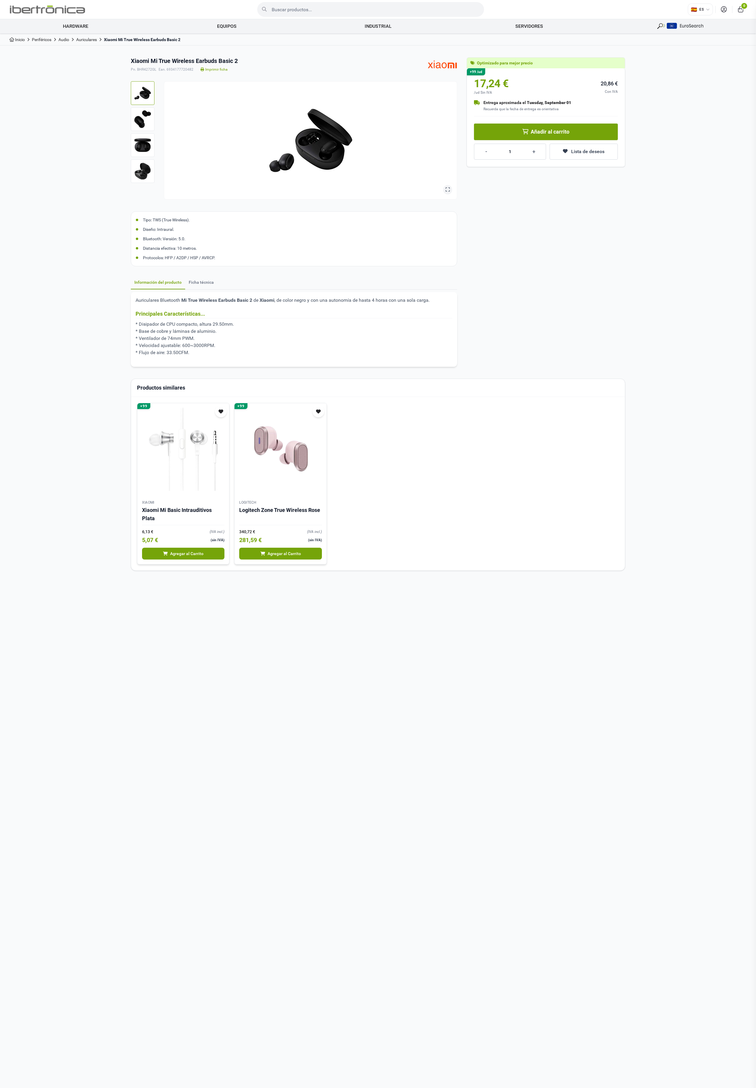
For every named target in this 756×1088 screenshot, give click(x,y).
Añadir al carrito (550, 132)
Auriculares (86, 39)
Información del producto (158, 282)
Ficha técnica (201, 282)
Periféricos (41, 39)
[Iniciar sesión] (724, 9)
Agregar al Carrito (186, 553)
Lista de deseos (588, 151)
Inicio (19, 39)
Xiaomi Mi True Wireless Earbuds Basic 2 (142, 39)
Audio (63, 39)
